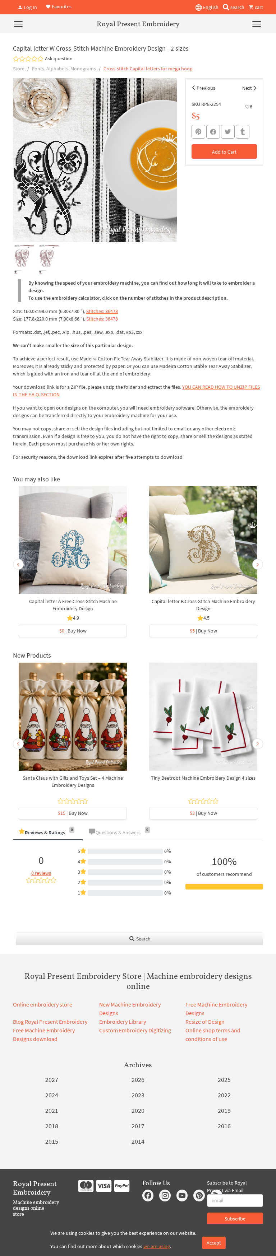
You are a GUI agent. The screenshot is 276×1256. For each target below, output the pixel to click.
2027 (51, 1079)
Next (247, 88)
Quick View (72, 544)
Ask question (59, 58)
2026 (138, 1079)
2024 (51, 1095)
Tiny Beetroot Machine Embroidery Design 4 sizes (203, 778)
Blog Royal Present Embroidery (50, 1021)
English (210, 7)
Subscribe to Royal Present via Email (227, 1187)
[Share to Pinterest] (198, 132)
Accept (214, 1242)
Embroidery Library (122, 1021)
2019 (224, 1110)
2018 (51, 1126)
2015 (51, 1141)
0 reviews (41, 873)
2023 (138, 1095)
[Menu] (18, 23)
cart (258, 7)
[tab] (48, 833)
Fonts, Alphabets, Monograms (64, 68)
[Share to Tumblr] (242, 132)
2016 (224, 1126)
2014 (138, 1141)
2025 (224, 1079)
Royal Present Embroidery (138, 23)
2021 (51, 1110)
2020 (138, 1110)
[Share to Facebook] (213, 132)
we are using (156, 1246)
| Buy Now (73, 630)
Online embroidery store (42, 1004)
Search (143, 938)
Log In (30, 7)
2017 (138, 1126)
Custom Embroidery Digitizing (135, 1030)
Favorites (61, 6)
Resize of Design (205, 1021)
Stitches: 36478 (102, 311)
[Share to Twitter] (228, 132)
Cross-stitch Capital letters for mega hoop (148, 68)
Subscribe (235, 1218)
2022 (224, 1095)
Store (18, 68)
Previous (206, 88)
